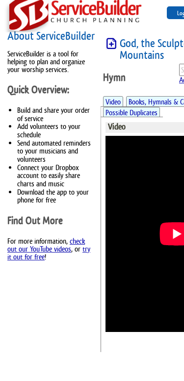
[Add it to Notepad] (111, 44)
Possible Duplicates (131, 112)
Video (113, 101)
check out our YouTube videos (46, 245)
